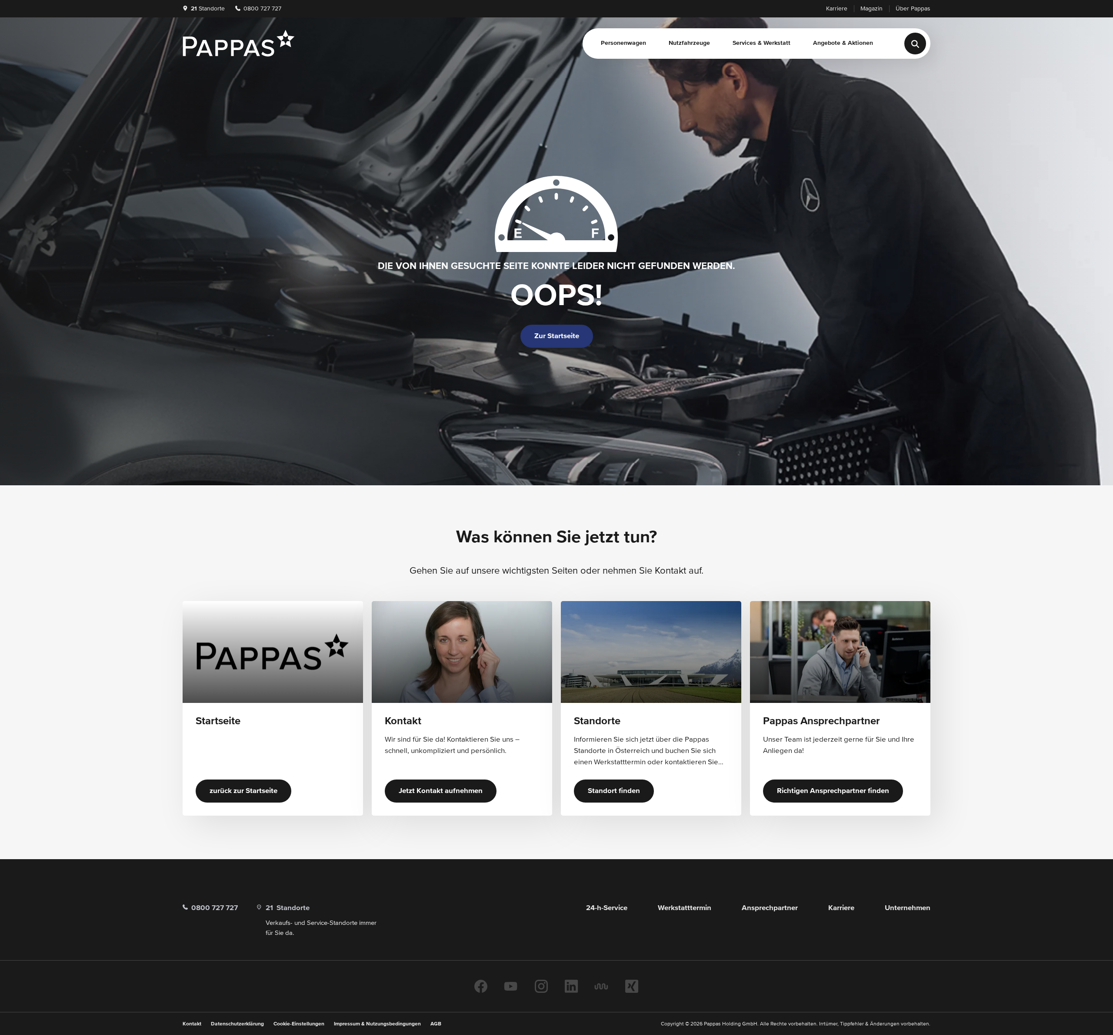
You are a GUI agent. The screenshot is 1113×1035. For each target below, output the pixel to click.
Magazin (871, 9)
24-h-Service (606, 908)
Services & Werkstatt (761, 43)
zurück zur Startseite (243, 791)
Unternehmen (907, 908)
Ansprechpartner (770, 908)
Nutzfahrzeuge (689, 43)
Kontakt (192, 1024)
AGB (435, 1024)
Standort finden (614, 791)
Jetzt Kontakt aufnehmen (441, 791)
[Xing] (632, 986)
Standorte (208, 9)
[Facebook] (480, 986)
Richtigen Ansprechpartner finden (833, 791)
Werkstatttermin (684, 908)
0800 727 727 (261, 9)
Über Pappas (913, 9)
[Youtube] (511, 986)
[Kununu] (601, 986)
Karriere (836, 9)
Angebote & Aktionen (843, 43)
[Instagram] (541, 986)
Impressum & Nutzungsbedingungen (377, 1024)
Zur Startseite (556, 336)
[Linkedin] (571, 986)
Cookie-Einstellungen (298, 1024)
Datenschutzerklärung (237, 1024)
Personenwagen (623, 43)
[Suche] (915, 43)
